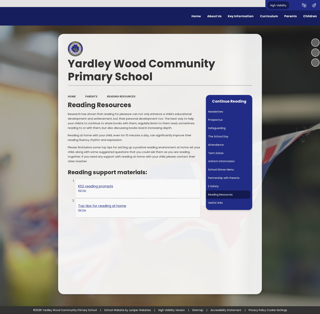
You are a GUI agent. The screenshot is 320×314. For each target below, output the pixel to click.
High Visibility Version (171, 310)
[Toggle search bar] (294, 5)
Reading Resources (121, 96)
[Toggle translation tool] (304, 5)
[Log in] (314, 5)
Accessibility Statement (226, 310)
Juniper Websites (140, 310)
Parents (91, 96)
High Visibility (278, 5)
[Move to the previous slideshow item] (315, 53)
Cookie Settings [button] (277, 310)
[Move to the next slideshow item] (315, 63)
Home (72, 96)
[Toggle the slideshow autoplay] (315, 43)
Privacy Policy (257, 310)
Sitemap (197, 310)
